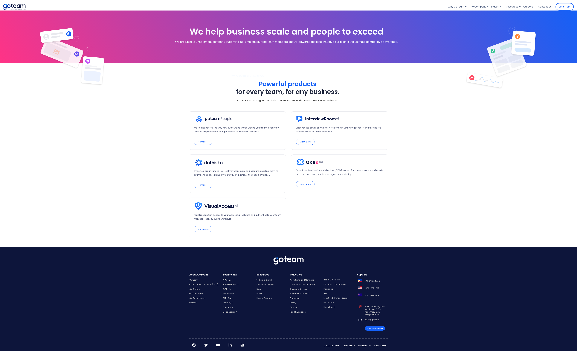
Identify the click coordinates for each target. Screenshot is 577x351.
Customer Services (298, 289)
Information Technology (335, 284)
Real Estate (329, 302)
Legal (326, 293)
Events (259, 293)
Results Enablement (265, 284)
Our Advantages (197, 298)
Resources (512, 6)
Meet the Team (196, 293)
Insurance (328, 289)
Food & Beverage (298, 312)
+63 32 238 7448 (372, 281)
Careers (528, 6)
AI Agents (227, 280)
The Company (477, 6)
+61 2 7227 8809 (372, 295)
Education (294, 298)
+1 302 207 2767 (372, 288)
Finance (293, 307)
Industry (496, 6)
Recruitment (329, 307)
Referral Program (264, 298)
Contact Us (544, 6)
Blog (258, 289)
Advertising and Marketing (302, 280)
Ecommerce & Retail (299, 293)
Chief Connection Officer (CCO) (203, 284)
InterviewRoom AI (230, 284)
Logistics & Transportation (336, 298)
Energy (293, 302)
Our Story (193, 280)
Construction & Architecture (302, 284)
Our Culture (194, 289)
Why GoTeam (456, 6)
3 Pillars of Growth (264, 280)
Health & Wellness (332, 279)
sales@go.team (372, 319)
